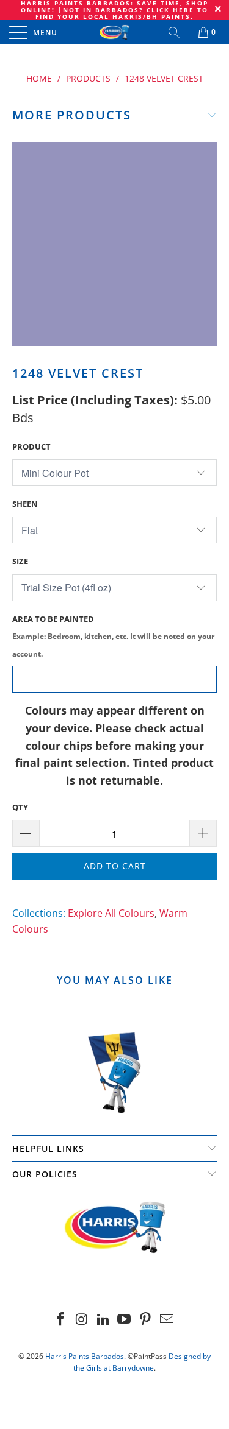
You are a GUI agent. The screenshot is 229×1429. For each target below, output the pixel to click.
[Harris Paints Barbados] (114, 32)
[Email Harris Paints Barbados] (167, 1319)
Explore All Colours (111, 913)
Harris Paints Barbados (84, 1356)
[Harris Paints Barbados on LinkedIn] (103, 1319)
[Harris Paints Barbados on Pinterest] (146, 1319)
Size (20, 561)
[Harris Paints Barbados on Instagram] (82, 1319)
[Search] (175, 32)
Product (31, 446)
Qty (20, 807)
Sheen (25, 503)
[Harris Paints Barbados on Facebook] (61, 1319)
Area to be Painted (113, 636)
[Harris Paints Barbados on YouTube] (124, 1319)
